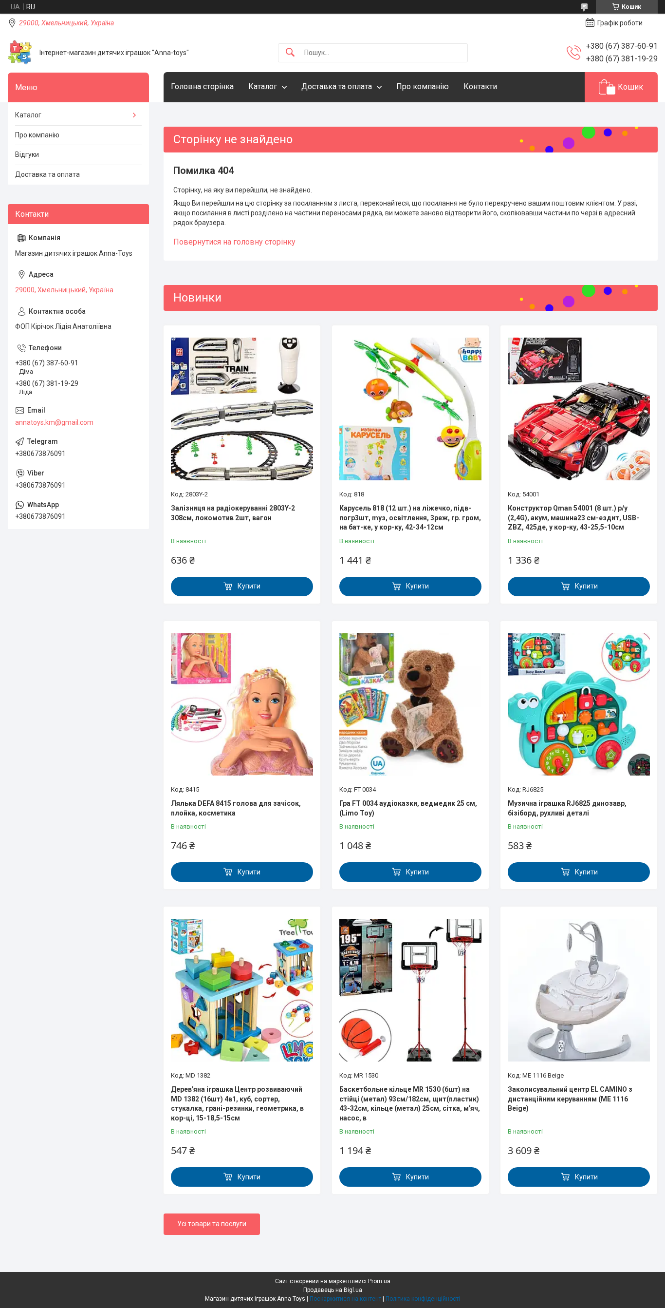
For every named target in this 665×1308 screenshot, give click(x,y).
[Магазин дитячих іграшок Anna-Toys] (20, 52)
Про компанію (422, 86)
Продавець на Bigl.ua (332, 1290)
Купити (249, 586)
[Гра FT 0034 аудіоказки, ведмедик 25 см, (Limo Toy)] (410, 704)
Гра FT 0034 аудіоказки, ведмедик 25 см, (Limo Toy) (408, 808)
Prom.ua (379, 1281)
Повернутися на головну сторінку (234, 241)
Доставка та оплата (336, 86)
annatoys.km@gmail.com (54, 422)
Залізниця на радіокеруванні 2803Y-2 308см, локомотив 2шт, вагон (233, 513)
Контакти (480, 86)
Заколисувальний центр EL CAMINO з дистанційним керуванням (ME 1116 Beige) (570, 1098)
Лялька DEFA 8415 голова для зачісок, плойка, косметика (236, 808)
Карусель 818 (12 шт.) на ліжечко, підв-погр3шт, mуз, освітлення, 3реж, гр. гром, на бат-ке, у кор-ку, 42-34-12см (410, 517)
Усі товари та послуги (211, 1224)
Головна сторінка (202, 86)
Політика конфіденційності (423, 1298)
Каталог (262, 86)
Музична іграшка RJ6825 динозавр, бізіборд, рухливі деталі (567, 808)
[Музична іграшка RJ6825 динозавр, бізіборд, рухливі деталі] (579, 704)
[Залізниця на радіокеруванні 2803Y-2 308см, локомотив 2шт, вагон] (242, 409)
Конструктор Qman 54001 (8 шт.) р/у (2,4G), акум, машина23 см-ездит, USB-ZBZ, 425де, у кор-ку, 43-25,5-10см (573, 517)
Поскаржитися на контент (345, 1298)
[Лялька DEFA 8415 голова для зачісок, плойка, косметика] (242, 704)
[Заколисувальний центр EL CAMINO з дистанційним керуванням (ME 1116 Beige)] (579, 990)
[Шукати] (290, 52)
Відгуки (27, 154)
